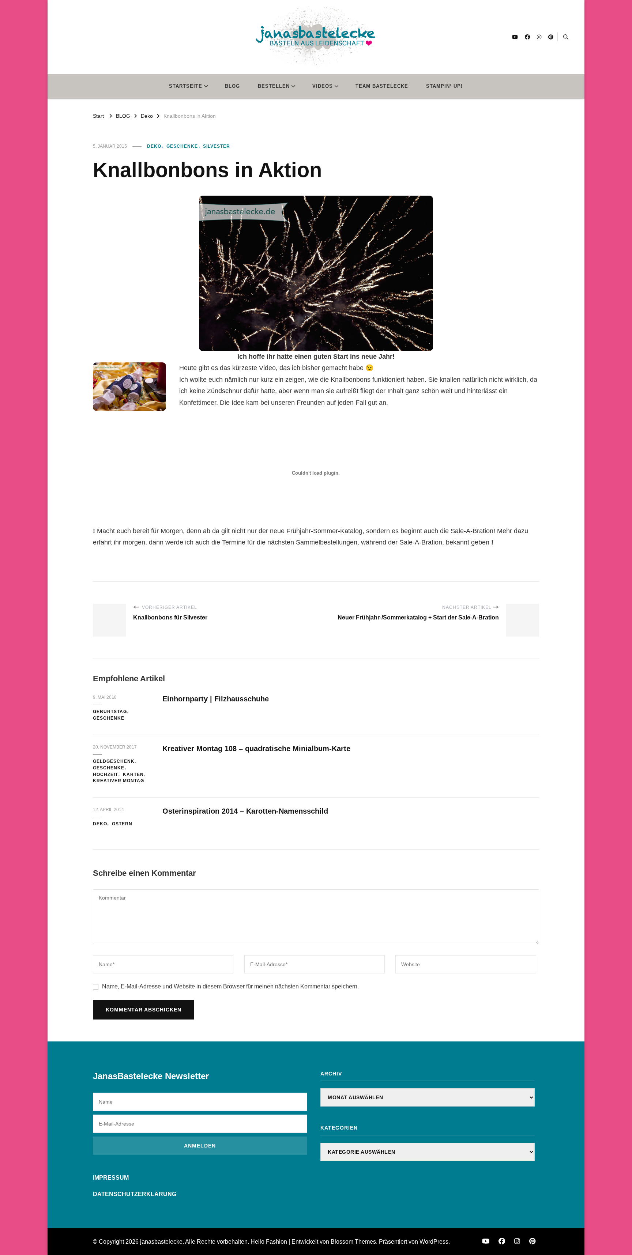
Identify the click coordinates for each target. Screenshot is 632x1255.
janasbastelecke (161, 1242)
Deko (154, 146)
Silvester (216, 146)
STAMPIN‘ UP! (444, 86)
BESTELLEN (274, 86)
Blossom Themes (353, 1242)
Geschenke (182, 146)
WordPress (434, 1242)
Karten (133, 774)
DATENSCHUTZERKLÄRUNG (134, 1194)
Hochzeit (105, 774)
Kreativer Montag (118, 780)
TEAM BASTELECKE (382, 86)
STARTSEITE (185, 86)
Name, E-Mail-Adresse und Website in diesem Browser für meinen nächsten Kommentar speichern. (230, 986)
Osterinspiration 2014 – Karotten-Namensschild (245, 811)
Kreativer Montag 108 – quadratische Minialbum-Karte (256, 749)
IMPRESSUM (111, 1178)
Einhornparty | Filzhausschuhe (215, 699)
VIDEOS (322, 86)
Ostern (122, 823)
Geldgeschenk (114, 761)
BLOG (232, 86)
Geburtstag (110, 711)
